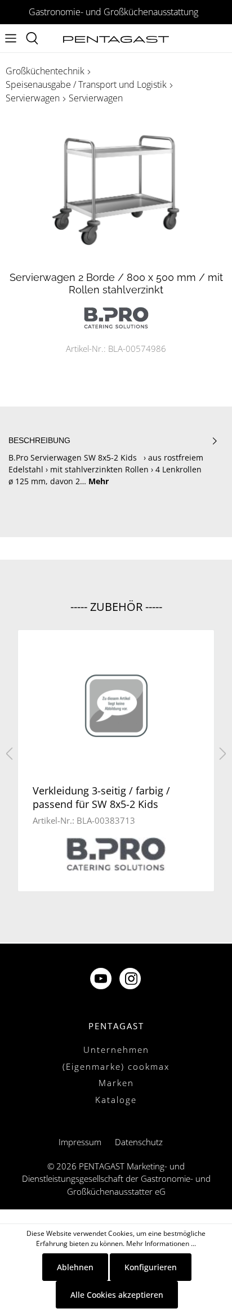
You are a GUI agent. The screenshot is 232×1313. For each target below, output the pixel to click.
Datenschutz (139, 1141)
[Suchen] (32, 38)
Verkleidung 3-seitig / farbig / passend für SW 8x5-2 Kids (101, 797)
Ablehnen (75, 1267)
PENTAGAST (116, 1025)
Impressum (80, 1141)
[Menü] (10, 38)
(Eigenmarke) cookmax (116, 1066)
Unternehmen (116, 1049)
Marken (116, 1082)
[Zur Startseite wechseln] (116, 38)
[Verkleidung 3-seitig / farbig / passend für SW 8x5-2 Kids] (116, 705)
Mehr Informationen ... (161, 1243)
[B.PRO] (116, 316)
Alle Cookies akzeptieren (116, 1294)
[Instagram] (131, 980)
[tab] (113, 461)
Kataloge (116, 1099)
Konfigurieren (150, 1267)
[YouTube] (102, 980)
